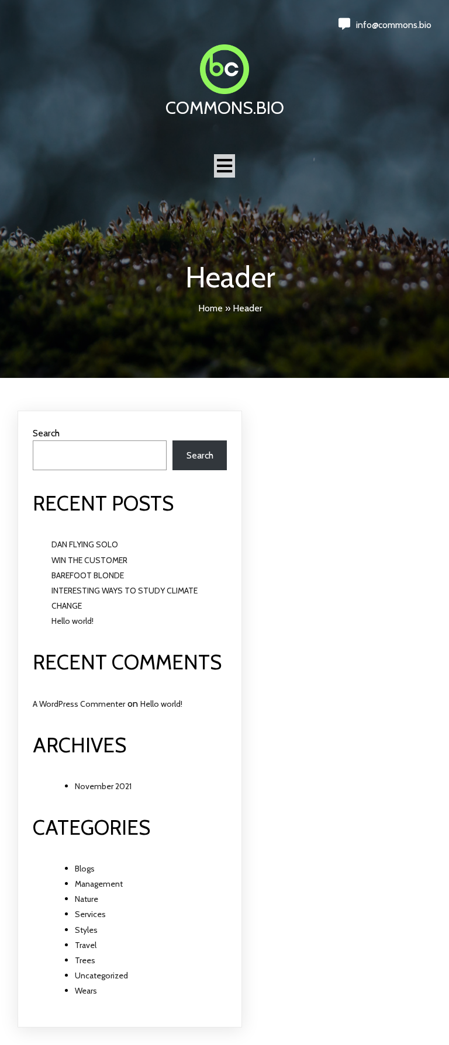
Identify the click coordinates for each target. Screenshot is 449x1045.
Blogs (85, 868)
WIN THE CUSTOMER (89, 560)
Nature (86, 899)
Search (46, 433)
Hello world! (72, 621)
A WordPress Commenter (79, 704)
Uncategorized (101, 975)
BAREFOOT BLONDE (87, 575)
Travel (85, 945)
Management (99, 884)
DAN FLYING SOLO (84, 544)
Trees (85, 960)
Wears (86, 990)
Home (210, 308)
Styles (86, 930)
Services (90, 914)
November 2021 (103, 786)
